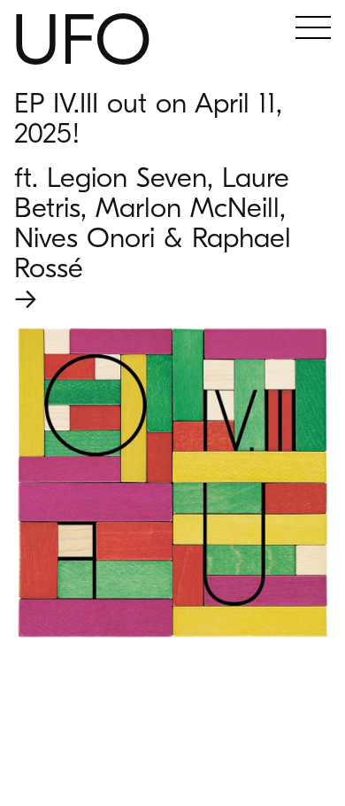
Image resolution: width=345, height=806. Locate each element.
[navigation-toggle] (313, 30)
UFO (81, 41)
